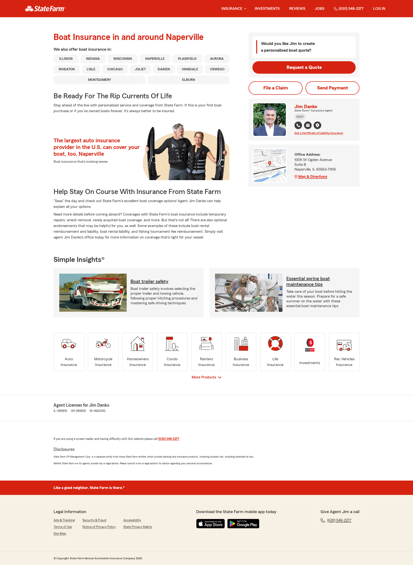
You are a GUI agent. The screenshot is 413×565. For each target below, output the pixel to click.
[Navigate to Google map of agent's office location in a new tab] (317, 125)
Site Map (60, 533)
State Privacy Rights (137, 527)
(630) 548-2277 (351, 9)
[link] (45, 8)
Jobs (319, 9)
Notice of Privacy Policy (99, 527)
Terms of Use (63, 527)
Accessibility (132, 520)
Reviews (297, 9)
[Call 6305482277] (298, 125)
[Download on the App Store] (210, 523)
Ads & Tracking (64, 520)
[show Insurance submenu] (244, 8)
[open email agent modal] (308, 126)
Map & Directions (312, 176)
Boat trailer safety (149, 281)
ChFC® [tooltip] (300, 116)
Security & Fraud (94, 520)
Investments (267, 9)
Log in (379, 9)
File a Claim (275, 88)
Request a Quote (304, 67)
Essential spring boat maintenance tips (308, 281)
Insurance (232, 9)
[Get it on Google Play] (243, 523)
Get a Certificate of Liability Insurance (318, 133)
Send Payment (332, 88)
